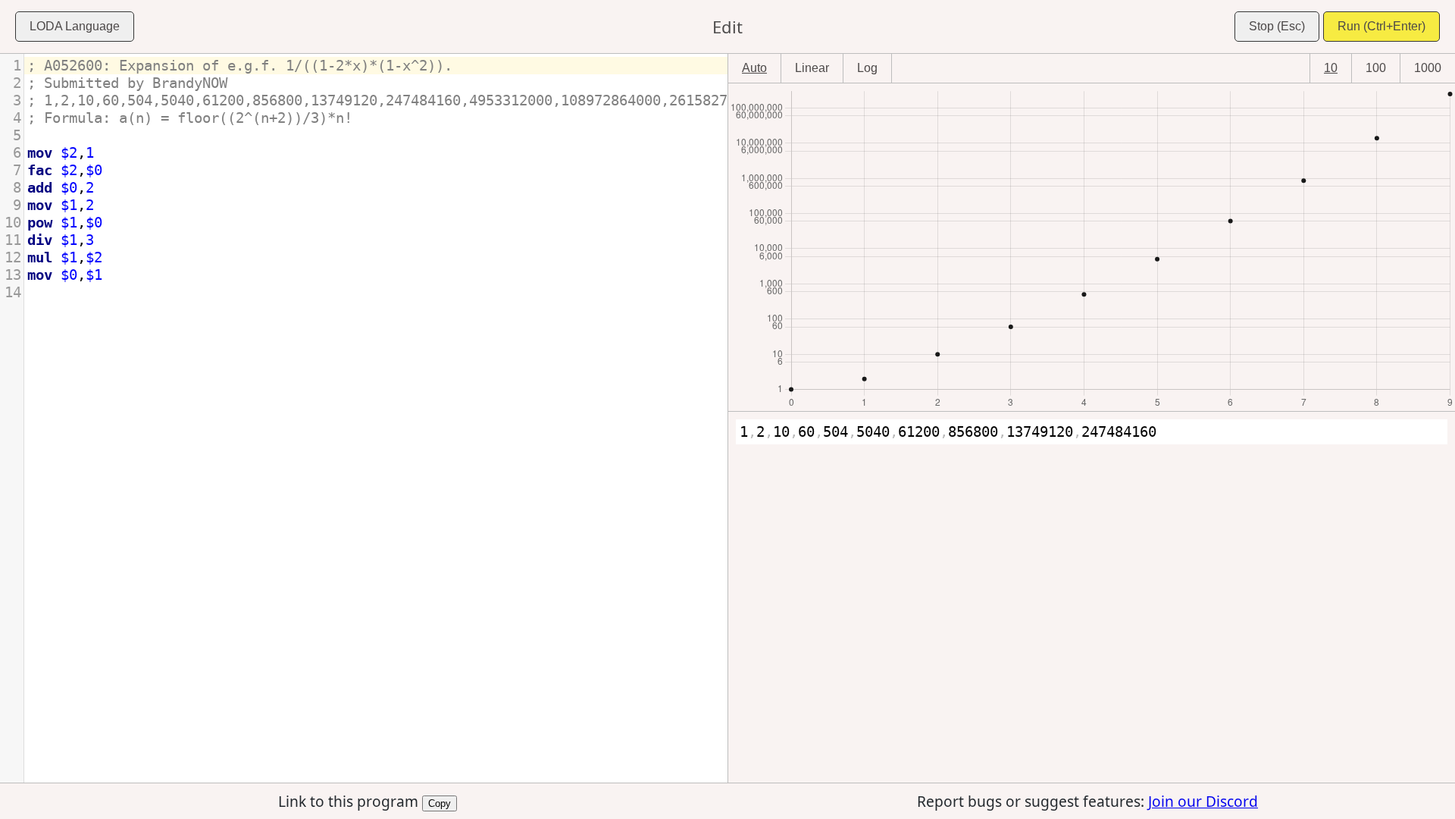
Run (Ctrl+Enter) (1381, 26)
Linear (812, 67)
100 (1376, 67)
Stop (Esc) (1277, 26)
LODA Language (75, 26)
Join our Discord (1203, 801)
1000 (1427, 67)
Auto (754, 67)
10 (1331, 67)
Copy (439, 802)
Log (867, 67)
